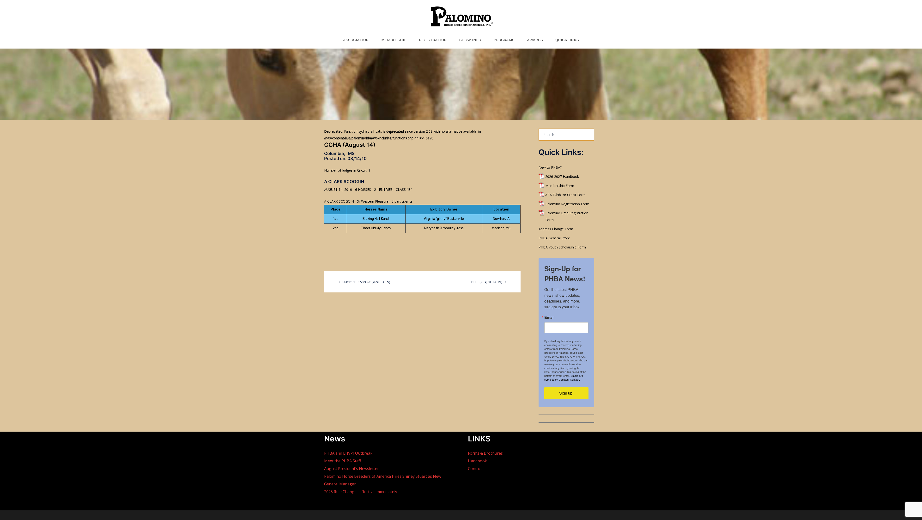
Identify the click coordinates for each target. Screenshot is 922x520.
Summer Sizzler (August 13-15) (366, 281)
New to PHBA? (550, 167)
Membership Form (559, 185)
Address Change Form (556, 229)
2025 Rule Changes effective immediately (360, 491)
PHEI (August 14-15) (486, 281)
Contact (475, 468)
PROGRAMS (504, 39)
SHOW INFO (470, 39)
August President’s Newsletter (351, 468)
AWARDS (535, 39)
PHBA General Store (554, 238)
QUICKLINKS (567, 39)
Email (549, 317)
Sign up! (566, 393)
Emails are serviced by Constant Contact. (563, 377)
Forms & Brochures (485, 453)
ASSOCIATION (356, 39)
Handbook (477, 461)
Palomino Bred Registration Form (566, 216)
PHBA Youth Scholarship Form (562, 247)
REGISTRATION (433, 39)
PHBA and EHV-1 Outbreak (348, 453)
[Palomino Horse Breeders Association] (461, 18)
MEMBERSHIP (393, 39)
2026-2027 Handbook (562, 176)
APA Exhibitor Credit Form (565, 194)
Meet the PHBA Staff (342, 461)
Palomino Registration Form (567, 204)
